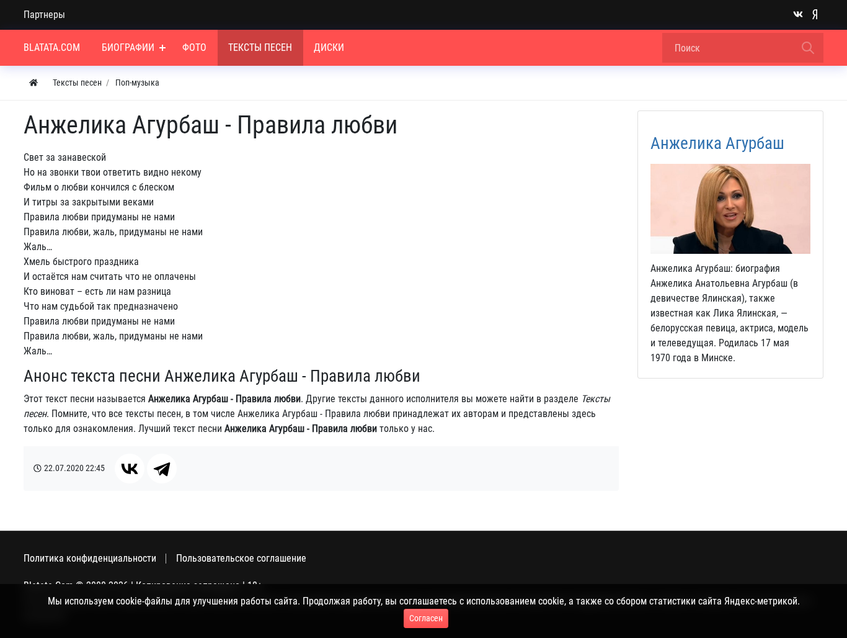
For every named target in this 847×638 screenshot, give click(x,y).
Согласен (426, 618)
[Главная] (33, 82)
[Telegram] (162, 468)
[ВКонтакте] (129, 468)
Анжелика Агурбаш (717, 143)
